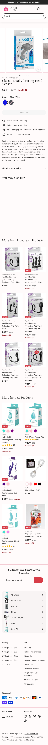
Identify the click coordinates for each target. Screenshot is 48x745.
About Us (28, 656)
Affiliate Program (31, 680)
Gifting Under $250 (10, 660)
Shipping (27, 648)
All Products (25, 397)
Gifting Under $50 (9, 652)
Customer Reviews (31, 669)
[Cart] (39, 9)
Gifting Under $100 (10, 656)
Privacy (5, 737)
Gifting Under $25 (9, 648)
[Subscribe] (38, 580)
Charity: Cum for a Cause (34, 660)
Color (11, 97)
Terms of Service (31, 734)
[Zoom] (38, 68)
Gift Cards (6, 664)
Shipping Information (11, 168)
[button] (7, 445)
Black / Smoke (11, 102)
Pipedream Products (10, 78)
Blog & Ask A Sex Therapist (31, 674)
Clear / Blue (5, 102)
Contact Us (28, 664)
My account (29, 684)
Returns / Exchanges (32, 652)
